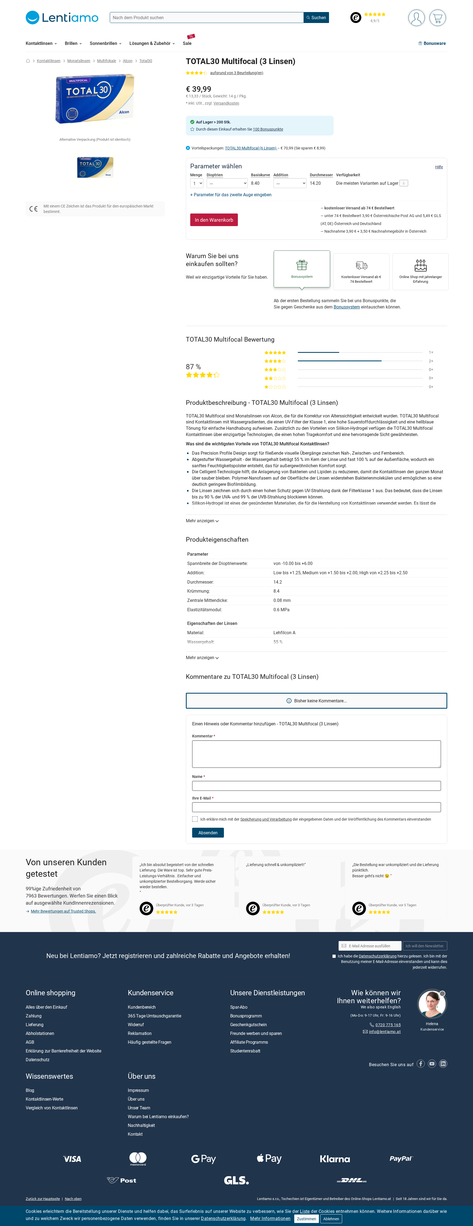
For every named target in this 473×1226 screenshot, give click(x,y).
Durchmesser (321, 174)
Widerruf (136, 1025)
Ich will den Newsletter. (425, 945)
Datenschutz (37, 1060)
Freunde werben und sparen (256, 1033)
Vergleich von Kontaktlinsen (52, 1108)
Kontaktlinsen (48, 60)
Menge (196, 175)
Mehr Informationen (270, 1218)
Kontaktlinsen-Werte (44, 1099)
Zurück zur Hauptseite (43, 1198)
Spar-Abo (238, 1007)
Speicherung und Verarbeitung (266, 819)
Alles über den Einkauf (46, 1007)
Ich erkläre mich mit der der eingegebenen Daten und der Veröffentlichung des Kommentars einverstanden (315, 819)
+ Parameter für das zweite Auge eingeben (231, 195)
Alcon (127, 60)
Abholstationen (40, 1033)
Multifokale (106, 60)
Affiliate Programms (249, 1042)
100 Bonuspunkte (268, 129)
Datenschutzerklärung (223, 1218)
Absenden (208, 833)
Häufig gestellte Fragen (149, 1042)
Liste (305, 1211)
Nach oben (73, 1198)
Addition (280, 174)
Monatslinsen (78, 60)
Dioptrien (215, 174)
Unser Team (139, 1108)
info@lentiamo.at (385, 1031)
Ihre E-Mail (203, 798)
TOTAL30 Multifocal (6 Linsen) (251, 148)
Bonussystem (347, 307)
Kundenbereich (142, 1007)
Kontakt (135, 1134)
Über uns (136, 1099)
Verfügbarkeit (348, 175)
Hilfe (439, 167)
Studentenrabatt (245, 1051)
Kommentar (203, 736)
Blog (30, 1090)
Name (198, 776)
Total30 (145, 60)
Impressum (138, 1090)
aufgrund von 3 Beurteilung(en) (236, 72)
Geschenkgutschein (248, 1025)
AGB (30, 1042)
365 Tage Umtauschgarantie (154, 1016)
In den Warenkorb (214, 220)
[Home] (28, 60)
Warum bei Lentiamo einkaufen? (158, 1117)
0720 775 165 (388, 1024)
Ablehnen (331, 1218)
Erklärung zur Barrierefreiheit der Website (63, 1051)
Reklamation (139, 1033)
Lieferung (35, 1025)
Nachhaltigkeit (141, 1125)
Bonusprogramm (246, 1016)
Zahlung (33, 1016)
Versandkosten (226, 103)
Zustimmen (306, 1218)
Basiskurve (260, 174)
